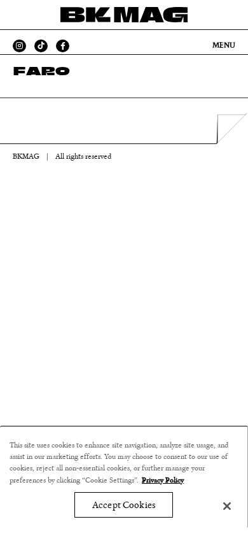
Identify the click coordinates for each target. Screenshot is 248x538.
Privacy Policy (163, 480)
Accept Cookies (123, 505)
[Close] (227, 506)
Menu (223, 45)
